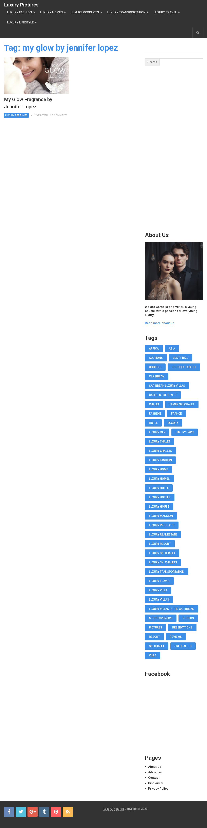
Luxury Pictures (21, 4)
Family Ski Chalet (181, 404)
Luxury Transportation (126, 12)
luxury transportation (166, 571)
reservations (182, 627)
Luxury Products (85, 12)
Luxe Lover (41, 115)
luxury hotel (159, 488)
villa (152, 655)
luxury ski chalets (163, 562)
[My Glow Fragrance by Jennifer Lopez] (36, 75)
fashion (155, 413)
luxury (173, 423)
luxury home (158, 469)
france (176, 413)
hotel (153, 423)
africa (154, 348)
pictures (155, 627)
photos (188, 618)
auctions (156, 357)
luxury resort (160, 543)
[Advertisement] (175, 156)
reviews (176, 636)
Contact (153, 777)
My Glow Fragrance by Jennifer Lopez (28, 103)
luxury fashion (160, 460)
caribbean (156, 376)
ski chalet (156, 646)
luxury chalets (160, 450)
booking (155, 367)
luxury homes (159, 478)
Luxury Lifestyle (20, 22)
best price (180, 357)
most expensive (160, 618)
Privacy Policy (158, 788)
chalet (154, 404)
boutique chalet (184, 367)
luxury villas (159, 599)
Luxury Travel (165, 12)
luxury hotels (159, 497)
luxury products (161, 525)
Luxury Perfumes (16, 115)
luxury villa (158, 590)
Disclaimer (156, 783)
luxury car (157, 432)
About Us (154, 767)
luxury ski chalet (162, 553)
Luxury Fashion (19, 12)
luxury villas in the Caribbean (171, 608)
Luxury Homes (51, 12)
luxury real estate (163, 534)
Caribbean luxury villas (167, 385)
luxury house (159, 506)
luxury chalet (159, 441)
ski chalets (183, 646)
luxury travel (159, 581)
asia (172, 348)
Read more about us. (160, 323)
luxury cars (184, 432)
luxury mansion (161, 516)
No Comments (59, 115)
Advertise (155, 772)
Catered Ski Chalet (163, 395)
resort (154, 636)
